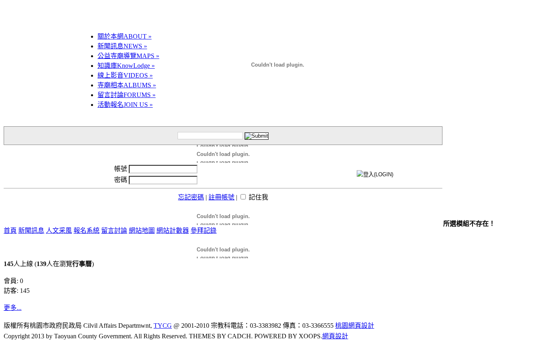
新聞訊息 (122, 46)
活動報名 (125, 104)
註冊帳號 (221, 197)
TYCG (163, 325)
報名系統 (87, 230)
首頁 (10, 230)
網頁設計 (335, 336)
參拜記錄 (204, 230)
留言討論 (127, 94)
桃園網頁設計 (354, 325)
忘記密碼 (191, 197)
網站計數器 (172, 230)
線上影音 (125, 75)
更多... (13, 307)
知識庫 (126, 65)
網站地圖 (142, 230)
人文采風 (59, 230)
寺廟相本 (127, 85)
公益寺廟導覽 (128, 55)
